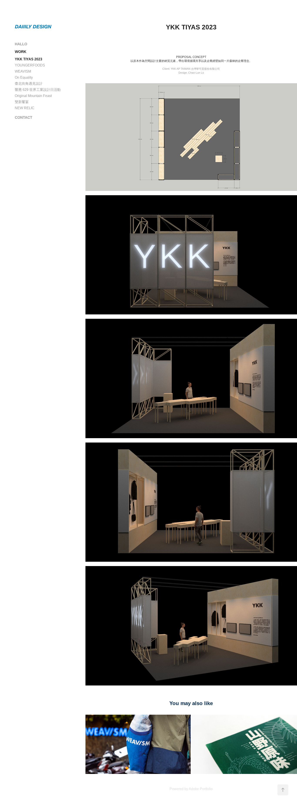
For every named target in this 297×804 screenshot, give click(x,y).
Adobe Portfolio (201, 789)
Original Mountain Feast (33, 96)
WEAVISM (23, 71)
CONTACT (23, 117)
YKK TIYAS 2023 (28, 59)
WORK (20, 52)
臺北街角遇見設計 (29, 83)
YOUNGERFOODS (30, 65)
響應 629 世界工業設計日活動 (38, 90)
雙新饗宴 (22, 102)
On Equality (24, 77)
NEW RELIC (24, 108)
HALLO (21, 44)
